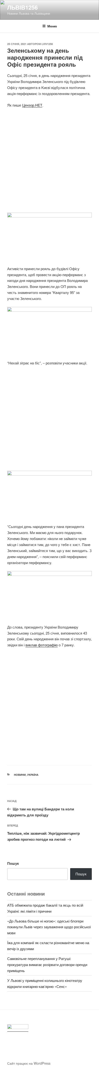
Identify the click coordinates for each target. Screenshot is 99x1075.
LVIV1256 (47, 44)
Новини (20, 774)
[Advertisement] (49, 163)
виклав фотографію (41, 644)
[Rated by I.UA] (17, 1028)
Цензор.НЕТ (32, 105)
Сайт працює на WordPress (28, 1063)
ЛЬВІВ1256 (22, 7)
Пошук (13, 863)
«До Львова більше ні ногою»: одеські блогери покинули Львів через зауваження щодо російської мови (49, 926)
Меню (52, 26)
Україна (32, 774)
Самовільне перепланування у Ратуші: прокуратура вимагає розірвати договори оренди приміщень (47, 964)
